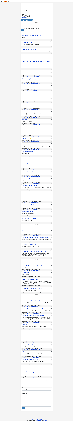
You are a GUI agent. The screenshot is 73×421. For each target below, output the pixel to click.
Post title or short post (31, 389)
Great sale (24, 324)
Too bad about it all (26, 72)
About (32, 419)
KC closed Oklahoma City (28, 172)
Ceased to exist (25, 230)
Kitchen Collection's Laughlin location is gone (33, 315)
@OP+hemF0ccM (26, 286)
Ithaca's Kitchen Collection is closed (31, 300)
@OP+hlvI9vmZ (26, 169)
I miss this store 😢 (26, 138)
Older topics (49, 32)
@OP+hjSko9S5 (26, 216)
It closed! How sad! (26, 351)
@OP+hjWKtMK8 (26, 209)
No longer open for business (29, 218)
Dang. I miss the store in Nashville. (30, 198)
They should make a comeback (29, 185)
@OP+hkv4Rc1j (26, 202)
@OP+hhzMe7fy (26, 242)
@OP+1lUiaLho (26, 117)
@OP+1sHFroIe (26, 102)
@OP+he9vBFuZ (26, 313)
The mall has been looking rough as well (32, 265)
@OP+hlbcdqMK (26, 176)
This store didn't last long (28, 344)
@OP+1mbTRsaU (26, 109)
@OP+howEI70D (26, 149)
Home (11, 1)
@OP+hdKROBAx (26, 342)
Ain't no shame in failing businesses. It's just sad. (34, 372)
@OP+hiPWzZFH (26, 235)
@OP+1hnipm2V (26, 141)
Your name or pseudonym (27, 404)
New (22, 30)
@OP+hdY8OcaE (26, 322)
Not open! (24, 132)
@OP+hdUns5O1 (26, 329)
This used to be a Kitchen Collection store (32, 98)
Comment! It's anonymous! (27, 20)
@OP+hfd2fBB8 (26, 270)
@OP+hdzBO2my (26, 349)
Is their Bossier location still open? (30, 279)
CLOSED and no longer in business (30, 244)
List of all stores (24, 17)
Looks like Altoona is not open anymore (31, 35)
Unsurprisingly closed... (27, 211)
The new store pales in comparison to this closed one (35, 79)
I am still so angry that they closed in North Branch (34, 178)
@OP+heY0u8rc (26, 277)
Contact (40, 419)
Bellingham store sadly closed (29, 49)
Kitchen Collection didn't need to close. (31, 164)
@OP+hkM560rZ (26, 190)
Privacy (19, 1)
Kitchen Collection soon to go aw (30, 359)
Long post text (25, 393)
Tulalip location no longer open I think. (31, 204)
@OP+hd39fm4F (26, 377)
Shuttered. (24, 119)
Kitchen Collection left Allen (29, 42)
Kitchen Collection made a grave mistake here (33, 308)
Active (25, 30)
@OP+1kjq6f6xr (26, 69)
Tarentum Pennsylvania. (28, 105)
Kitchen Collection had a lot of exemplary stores (34, 251)
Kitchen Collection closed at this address (32, 288)
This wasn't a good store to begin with (31, 85)
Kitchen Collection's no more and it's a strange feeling (35, 237)
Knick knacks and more (27, 337)
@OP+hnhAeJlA (26, 156)
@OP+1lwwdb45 (26, 136)
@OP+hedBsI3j (26, 306)
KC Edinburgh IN (26, 272)
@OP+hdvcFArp (26, 357)
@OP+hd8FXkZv (26, 364)
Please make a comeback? (28, 151)
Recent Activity (15, 1)
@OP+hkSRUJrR (26, 183)
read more (44, 67)
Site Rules (36, 419)
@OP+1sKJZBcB (26, 90)
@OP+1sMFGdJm (26, 83)
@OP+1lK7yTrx (26, 124)
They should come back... (28, 143)
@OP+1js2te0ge (26, 76)
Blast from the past (26, 111)
